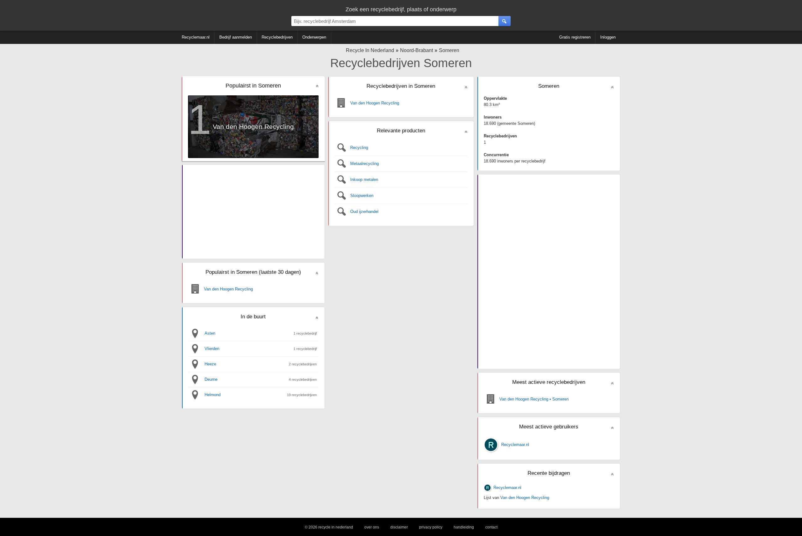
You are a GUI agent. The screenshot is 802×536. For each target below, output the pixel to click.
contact (491, 527)
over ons (371, 527)
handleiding (464, 527)
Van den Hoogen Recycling (524, 497)
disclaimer (399, 527)
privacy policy (430, 527)
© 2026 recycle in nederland (329, 527)
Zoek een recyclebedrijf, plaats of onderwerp (401, 9)
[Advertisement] (253, 212)
